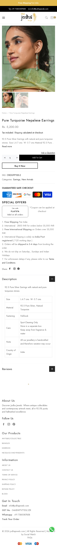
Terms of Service (9, 481)
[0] (52, 18)
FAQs (29, 543)
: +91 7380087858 (16, 521)
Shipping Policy (9, 490)
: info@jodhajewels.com (15, 512)
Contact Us (7, 476)
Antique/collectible (11, 445)
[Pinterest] (14, 430)
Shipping (18, 132)
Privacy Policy (8, 486)
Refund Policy (8, 495)
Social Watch (30, 540)
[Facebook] (4, 430)
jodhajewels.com (17, 537)
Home (4, 113)
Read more (7, 146)
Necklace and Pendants (13, 459)
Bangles (6, 449)
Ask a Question (48, 152)
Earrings (16, 179)
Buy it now (20, 166)
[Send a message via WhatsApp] (52, 529)
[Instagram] (9, 430)
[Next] (50, 60)
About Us (6, 471)
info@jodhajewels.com (39, 9)
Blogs (5, 500)
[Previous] (7, 60)
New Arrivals (27, 179)
